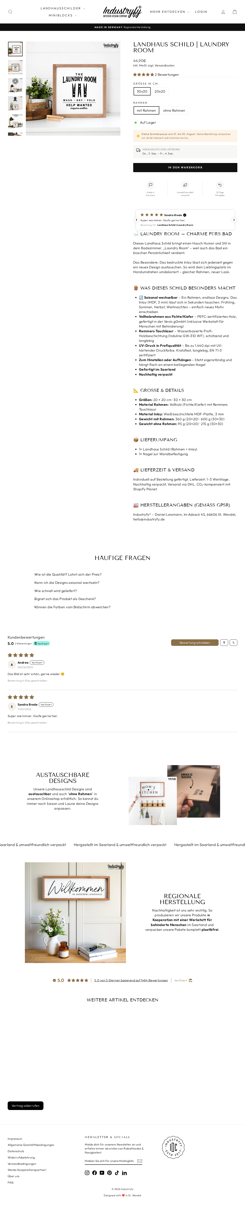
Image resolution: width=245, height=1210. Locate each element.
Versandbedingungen (22, 1164)
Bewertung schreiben (195, 643)
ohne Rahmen (174, 110)
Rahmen (140, 102)
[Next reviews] (234, 219)
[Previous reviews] (136, 219)
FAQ (10, 1182)
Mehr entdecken (168, 12)
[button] (144, 74)
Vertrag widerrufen (25, 1106)
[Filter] (224, 642)
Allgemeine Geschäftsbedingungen (31, 1145)
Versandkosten (164, 65)
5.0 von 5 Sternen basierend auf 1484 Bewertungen (131, 980)
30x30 (142, 91)
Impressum (15, 1139)
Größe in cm (145, 83)
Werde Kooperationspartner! (27, 1170)
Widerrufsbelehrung (21, 1157)
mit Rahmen (146, 110)
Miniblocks (61, 15)
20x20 (160, 91)
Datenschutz (16, 1151)
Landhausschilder (61, 8)
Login (201, 12)
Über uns (14, 1176)
